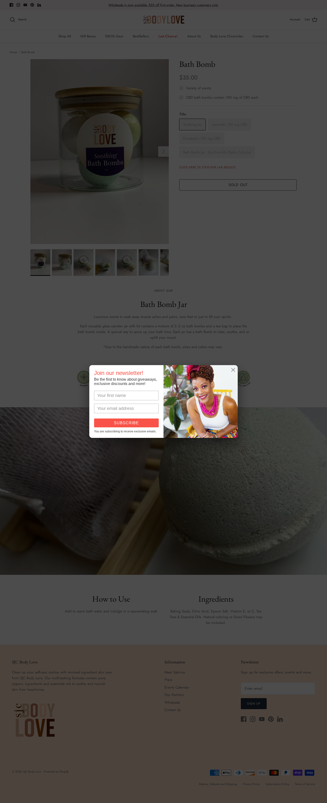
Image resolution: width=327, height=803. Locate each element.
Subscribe (126, 423)
